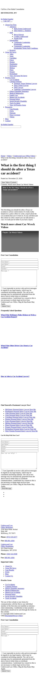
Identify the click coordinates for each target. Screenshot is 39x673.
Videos (12, 117)
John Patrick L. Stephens (22, 31)
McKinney (13, 66)
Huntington (13, 64)
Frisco (12, 60)
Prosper (12, 72)
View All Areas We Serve (18, 76)
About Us (8, 566)
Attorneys (13, 27)
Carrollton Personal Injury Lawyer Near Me (20, 417)
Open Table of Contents (9, 182)
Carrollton (13, 58)
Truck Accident (15, 103)
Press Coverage (15, 115)
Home (3, 156)
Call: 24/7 (7, 21)
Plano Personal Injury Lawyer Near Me (18, 425)
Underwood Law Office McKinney (7, 526)
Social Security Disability (18, 101)
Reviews (12, 50)
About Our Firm (10, 25)
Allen (11, 54)
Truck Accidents (10, 598)
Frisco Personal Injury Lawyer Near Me (18, 421)
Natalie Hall (18, 38)
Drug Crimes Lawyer (21, 85)
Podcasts (12, 113)
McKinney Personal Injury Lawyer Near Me (20, 409)
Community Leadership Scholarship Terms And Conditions (26, 47)
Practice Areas (10, 78)
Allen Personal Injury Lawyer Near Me (18, 413)
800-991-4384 (9, 541)
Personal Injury (15, 99)
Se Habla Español (7, 19)
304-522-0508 (19, 17)
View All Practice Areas (18, 105)
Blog (7, 119)
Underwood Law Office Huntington (7, 545)
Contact (8, 121)
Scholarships (14, 40)
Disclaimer (9, 616)
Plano (11, 70)
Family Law (14, 95)
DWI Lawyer (18, 87)
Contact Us (9, 576)
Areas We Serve (10, 52)
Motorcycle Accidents (17, 97)
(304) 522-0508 (11, 554)
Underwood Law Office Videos (24, 156)
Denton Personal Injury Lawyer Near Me (19, 419)
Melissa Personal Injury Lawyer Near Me (19, 423)
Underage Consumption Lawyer (25, 89)
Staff (11, 33)
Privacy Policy (18, 616)
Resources (8, 107)
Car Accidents (14, 80)
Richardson (13, 74)
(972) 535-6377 (11, 537)
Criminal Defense (16, 82)
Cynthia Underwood (21, 36)
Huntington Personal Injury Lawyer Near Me (20, 411)
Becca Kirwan (19, 34)
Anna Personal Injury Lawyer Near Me (18, 415)
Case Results (14, 109)
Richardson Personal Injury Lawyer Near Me (20, 429)
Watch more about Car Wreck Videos (20, 184)
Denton (12, 62)
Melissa (12, 68)
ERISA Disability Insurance (19, 91)
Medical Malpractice (17, 93)
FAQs (12, 111)
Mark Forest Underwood (22, 29)
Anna (11, 56)
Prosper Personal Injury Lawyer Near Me (19, 427)
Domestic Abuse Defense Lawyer (25, 83)
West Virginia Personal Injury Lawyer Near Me (21, 431)
